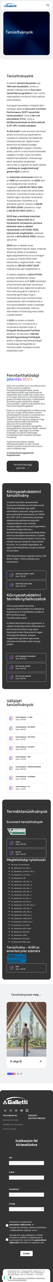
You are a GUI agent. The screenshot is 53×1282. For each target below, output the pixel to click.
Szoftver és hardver (10, 1129)
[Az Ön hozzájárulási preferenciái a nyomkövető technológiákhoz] (4, 1277)
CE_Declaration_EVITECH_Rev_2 (23, 871)
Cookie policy (21, 1278)
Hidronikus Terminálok (10, 1120)
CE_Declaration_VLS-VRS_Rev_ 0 (23, 905)
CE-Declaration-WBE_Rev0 (20, 942)
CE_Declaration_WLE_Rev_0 (21, 912)
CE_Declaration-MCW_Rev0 (21, 928)
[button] (11, 1074)
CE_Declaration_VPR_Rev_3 (21, 908)
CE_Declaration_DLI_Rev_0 (21, 868)
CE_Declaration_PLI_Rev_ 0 (21, 898)
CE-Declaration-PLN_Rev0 (20, 939)
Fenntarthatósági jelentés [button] (22, 466)
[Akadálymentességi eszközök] (10, 1277)
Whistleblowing (31, 1278)
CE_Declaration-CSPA (19, 935)
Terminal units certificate (20, 865)
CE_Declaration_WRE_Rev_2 (21, 915)
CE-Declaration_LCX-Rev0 (20, 925)
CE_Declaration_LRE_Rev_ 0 (21, 881)
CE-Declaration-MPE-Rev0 (20, 932)
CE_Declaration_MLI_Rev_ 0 (21, 888)
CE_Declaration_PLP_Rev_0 (21, 902)
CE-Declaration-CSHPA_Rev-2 (21, 922)
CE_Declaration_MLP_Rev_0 (21, 892)
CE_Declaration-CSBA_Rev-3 (21, 918)
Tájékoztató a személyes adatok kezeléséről (26, 1279)
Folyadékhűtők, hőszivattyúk (13, 1124)
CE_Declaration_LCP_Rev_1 (21, 875)
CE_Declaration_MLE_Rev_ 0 (21, 885)
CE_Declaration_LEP (18, 878)
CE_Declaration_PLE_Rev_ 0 (21, 895)
